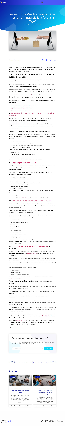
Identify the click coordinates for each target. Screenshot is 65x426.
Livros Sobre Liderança (24, 197)
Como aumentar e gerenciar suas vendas (21, 110)
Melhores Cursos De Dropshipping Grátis (26, 94)
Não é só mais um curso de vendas (19, 108)
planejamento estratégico (15, 278)
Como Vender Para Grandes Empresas (20, 105)
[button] (42, 2)
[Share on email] (54, 60)
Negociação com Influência (18, 107)
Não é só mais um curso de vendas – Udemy (31, 201)
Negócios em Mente (21, 320)
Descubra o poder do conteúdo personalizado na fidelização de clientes (20, 390)
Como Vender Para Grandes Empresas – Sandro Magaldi (31, 114)
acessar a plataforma (32, 253)
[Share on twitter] (50, 60)
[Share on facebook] (42, 60)
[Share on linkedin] (46, 60)
